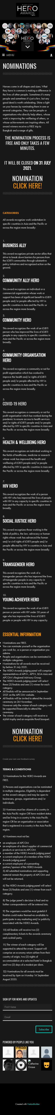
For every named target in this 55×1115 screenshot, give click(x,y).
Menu (10, 55)
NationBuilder (33, 1104)
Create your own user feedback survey (19, 759)
